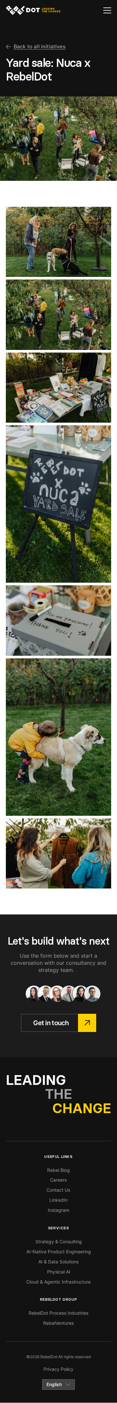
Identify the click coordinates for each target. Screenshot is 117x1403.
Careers (58, 1180)
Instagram (58, 1210)
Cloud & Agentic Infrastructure (58, 1282)
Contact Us (58, 1190)
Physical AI (58, 1271)
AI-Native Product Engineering (58, 1251)
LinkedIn (58, 1200)
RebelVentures (58, 1323)
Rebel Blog (58, 1170)
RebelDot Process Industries (58, 1313)
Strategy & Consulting (58, 1241)
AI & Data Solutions (58, 1261)
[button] (107, 10)
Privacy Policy (58, 1369)
